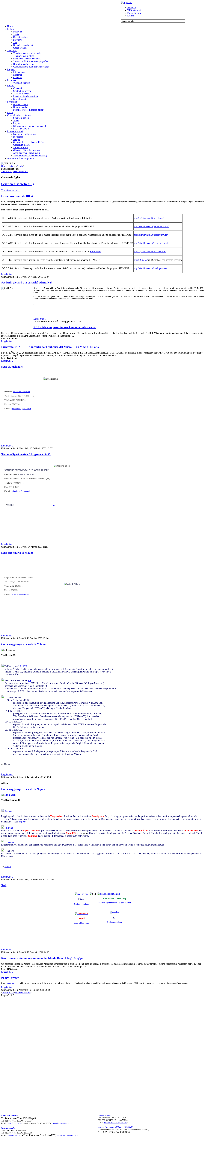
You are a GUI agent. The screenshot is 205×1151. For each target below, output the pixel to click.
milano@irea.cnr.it (14, 1135)
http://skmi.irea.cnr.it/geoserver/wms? (151, 226)
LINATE (22, 666)
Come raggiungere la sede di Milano (23, 644)
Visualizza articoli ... (10, 190)
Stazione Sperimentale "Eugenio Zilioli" (26, 454)
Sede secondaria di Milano (17, 552)
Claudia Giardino (26, 474)
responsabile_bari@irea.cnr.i (115, 1122)
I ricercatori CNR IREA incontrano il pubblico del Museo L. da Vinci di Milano (50, 346)
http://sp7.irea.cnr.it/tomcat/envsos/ (150, 251)
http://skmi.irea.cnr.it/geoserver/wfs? (151, 234)
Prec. (10, 992)
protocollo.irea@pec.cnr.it (61, 1123)
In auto (8, 811)
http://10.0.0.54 (141, 260)
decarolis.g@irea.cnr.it (20, 594)
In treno (9, 828)
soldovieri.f (16, 408)
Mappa (10, 504)
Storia (20, 166)
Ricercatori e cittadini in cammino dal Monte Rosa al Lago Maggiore (43, 958)
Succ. (23, 992)
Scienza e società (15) (17, 184)
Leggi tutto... (7, 274)
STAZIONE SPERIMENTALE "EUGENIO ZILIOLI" (26, 470)
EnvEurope (95, 251)
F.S (29, 680)
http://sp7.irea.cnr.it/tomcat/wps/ (149, 218)
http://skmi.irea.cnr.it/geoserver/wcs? (151, 243)
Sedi (3, 885)
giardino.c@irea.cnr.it (21, 491)
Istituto (12, 166)
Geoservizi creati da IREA (17, 196)
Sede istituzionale (81, 923)
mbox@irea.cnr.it (14, 1123)
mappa (21, 821)
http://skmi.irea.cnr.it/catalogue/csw (150, 268)
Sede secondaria (81, 904)
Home (4, 166)
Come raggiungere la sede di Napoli (23, 789)
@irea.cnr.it (26, 408)
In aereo (10, 842)
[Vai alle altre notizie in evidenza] (33, 303)
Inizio (5, 992)
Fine (28, 992)
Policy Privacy (10, 977)
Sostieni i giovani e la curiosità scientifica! (26, 282)
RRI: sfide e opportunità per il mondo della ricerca (64, 327)
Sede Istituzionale (12, 366)
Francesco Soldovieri (21, 392)
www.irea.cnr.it (13, 983)
